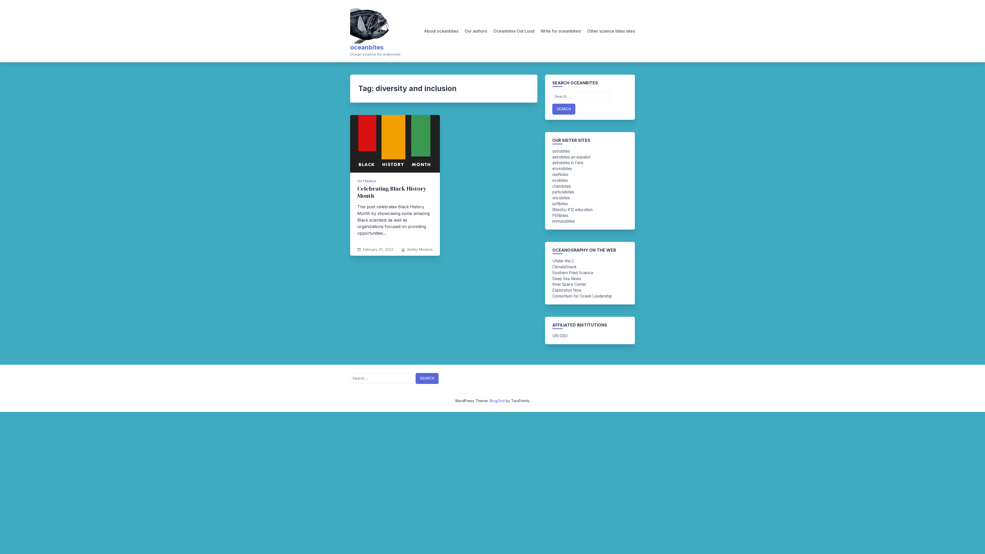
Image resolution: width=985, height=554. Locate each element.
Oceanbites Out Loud (513, 31)
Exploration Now (566, 290)
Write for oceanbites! (560, 31)
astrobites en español (571, 157)
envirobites (562, 168)
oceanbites (366, 47)
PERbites (560, 215)
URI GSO (560, 335)
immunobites (563, 221)
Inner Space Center (569, 284)
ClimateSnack (564, 266)
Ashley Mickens (420, 250)
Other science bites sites (611, 31)
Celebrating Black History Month (391, 192)
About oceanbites (441, 31)
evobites (560, 180)
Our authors (476, 31)
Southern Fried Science (572, 272)
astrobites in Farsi (567, 162)
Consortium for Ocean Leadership (582, 296)
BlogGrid (497, 401)
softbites (560, 203)
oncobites (561, 197)
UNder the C (563, 261)
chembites (561, 186)
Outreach (366, 181)
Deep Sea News (566, 278)
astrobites (561, 151)
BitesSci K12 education (572, 209)
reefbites (560, 174)
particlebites (563, 192)
